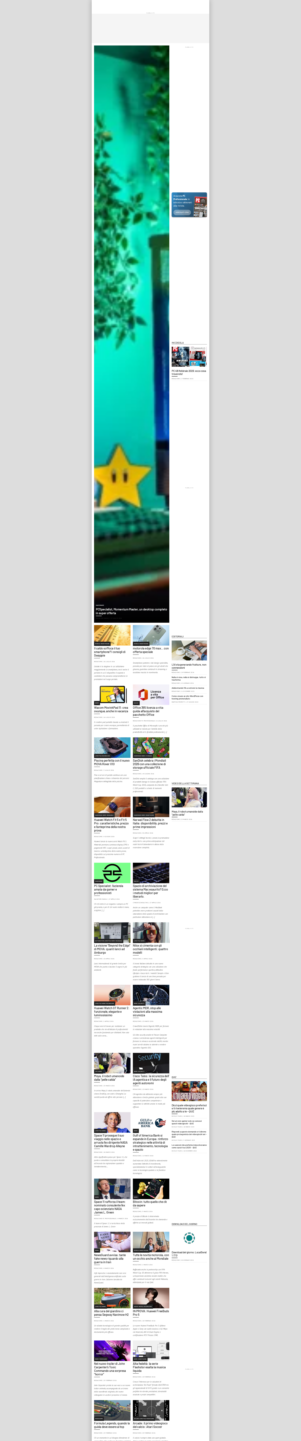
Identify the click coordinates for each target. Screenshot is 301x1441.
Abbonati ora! (182, 212)
